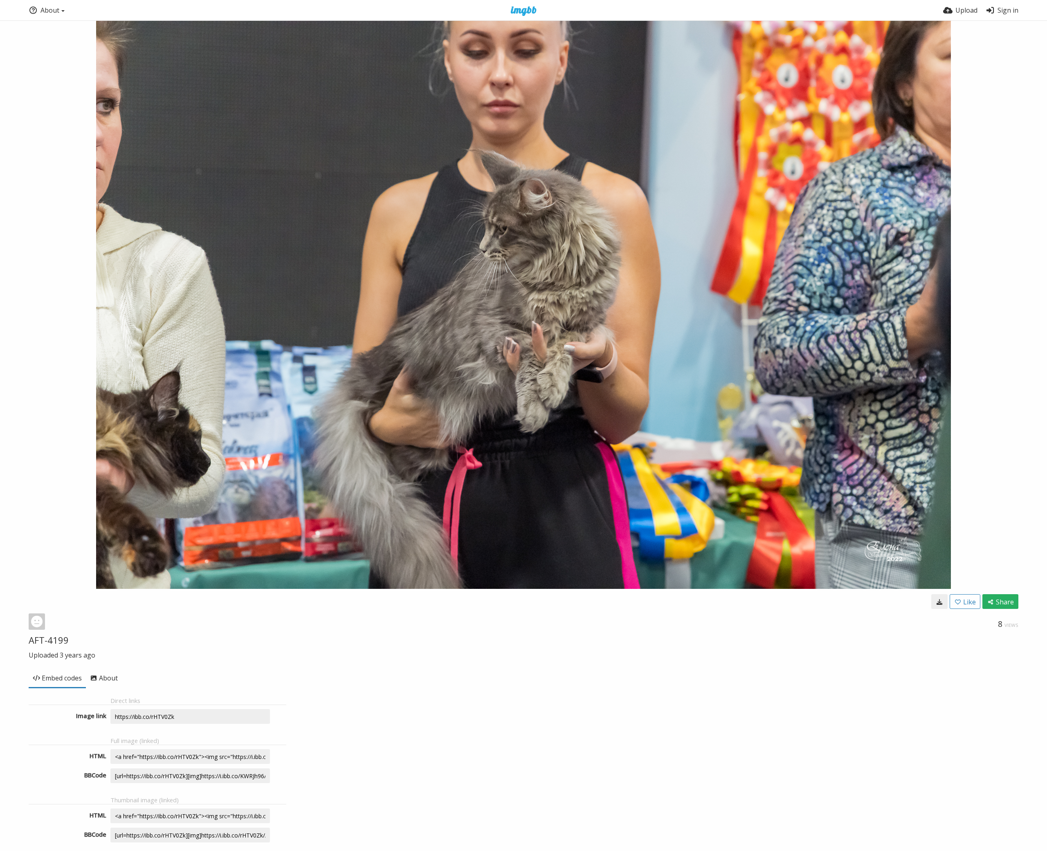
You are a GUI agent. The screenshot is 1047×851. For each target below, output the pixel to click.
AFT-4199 (49, 640)
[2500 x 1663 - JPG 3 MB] (939, 601)
